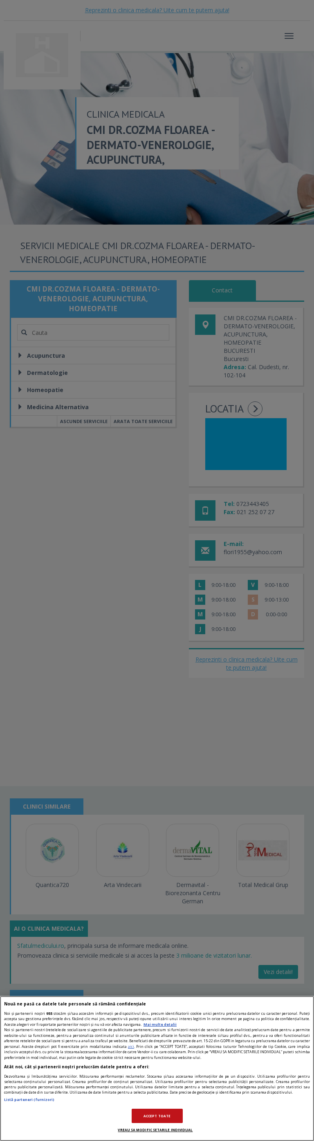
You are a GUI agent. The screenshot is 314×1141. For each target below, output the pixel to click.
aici (131, 1046)
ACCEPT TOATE (157, 1116)
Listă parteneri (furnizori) (29, 1099)
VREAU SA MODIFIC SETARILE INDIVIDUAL (155, 1130)
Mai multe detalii (160, 1024)
